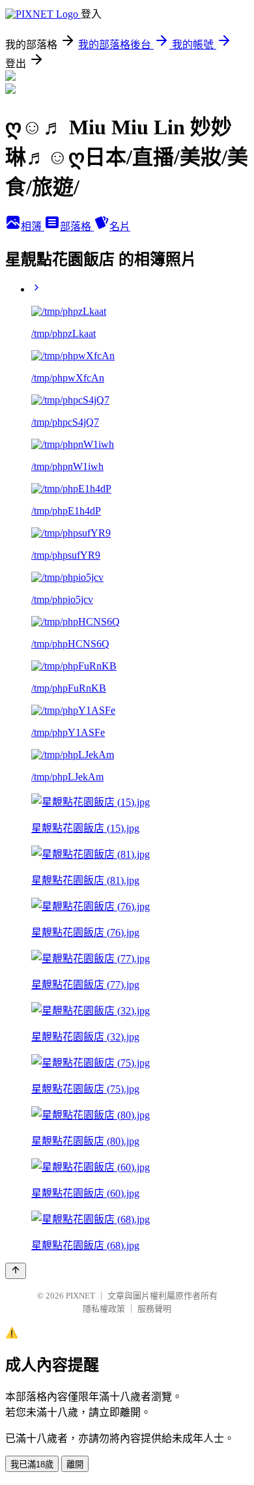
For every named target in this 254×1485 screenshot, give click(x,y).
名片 (119, 226)
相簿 (32, 226)
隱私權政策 (104, 1309)
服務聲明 (154, 1309)
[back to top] (15, 1271)
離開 (74, 1464)
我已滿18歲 (31, 1464)
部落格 (77, 226)
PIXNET (80, 1296)
